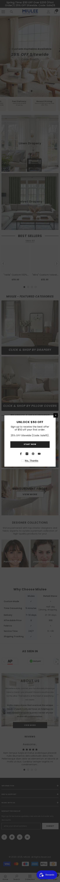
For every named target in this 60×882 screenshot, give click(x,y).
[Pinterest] (33, 454)
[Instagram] (27, 454)
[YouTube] (39, 454)
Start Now (30, 444)
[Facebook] (21, 454)
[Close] (55, 415)
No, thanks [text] (31, 460)
